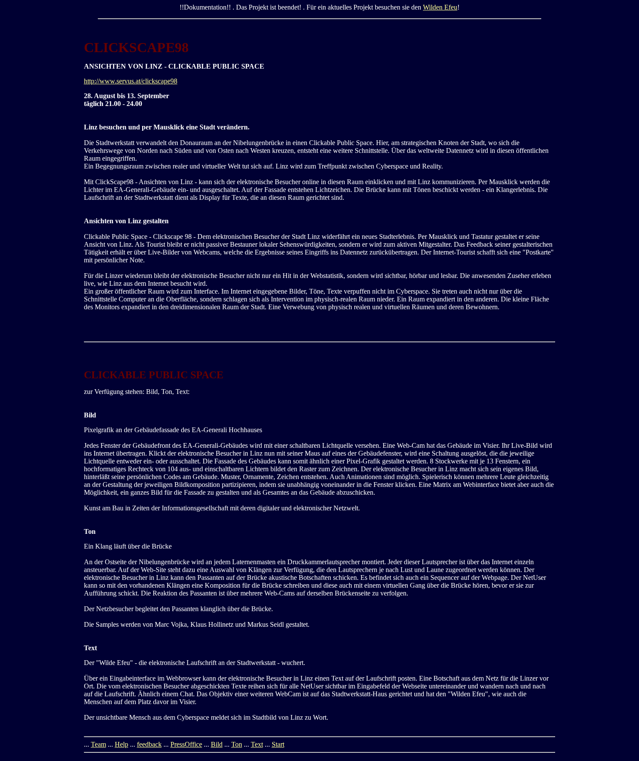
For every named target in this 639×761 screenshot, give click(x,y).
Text (257, 744)
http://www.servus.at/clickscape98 (130, 81)
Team (98, 744)
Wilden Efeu (440, 7)
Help (121, 744)
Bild (217, 744)
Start (278, 744)
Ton (236, 744)
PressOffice (186, 744)
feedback (149, 744)
